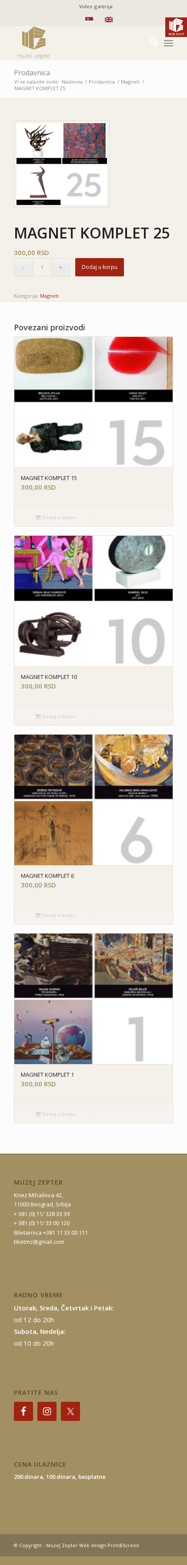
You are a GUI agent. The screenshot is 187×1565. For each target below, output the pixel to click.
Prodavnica (32, 72)
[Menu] (168, 43)
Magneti (49, 295)
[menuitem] (96, 6)
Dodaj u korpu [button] (58, 517)
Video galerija (96, 6)
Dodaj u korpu (99, 267)
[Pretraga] (149, 43)
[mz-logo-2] (77, 43)
